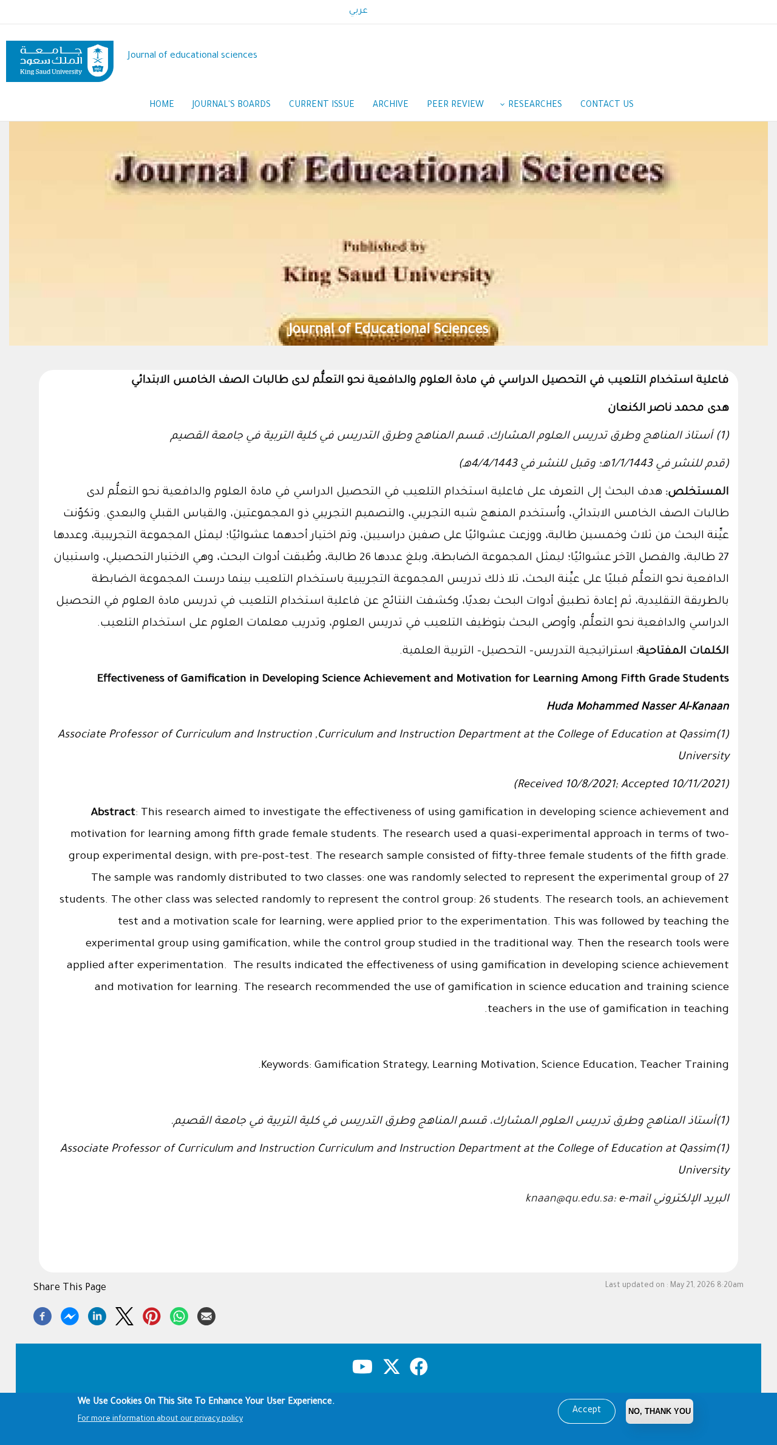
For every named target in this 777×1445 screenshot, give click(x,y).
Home (161, 106)
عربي (358, 11)
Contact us (607, 106)
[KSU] (60, 57)
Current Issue (322, 106)
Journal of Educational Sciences (389, 330)
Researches (535, 106)
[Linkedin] (97, 1314)
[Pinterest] (152, 1314)
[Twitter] (124, 1314)
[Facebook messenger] (70, 1314)
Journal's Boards (231, 106)
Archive (391, 106)
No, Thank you (659, 1411)
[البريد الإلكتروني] (206, 1314)
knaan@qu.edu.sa (569, 1200)
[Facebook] (42, 1314)
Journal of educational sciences (192, 56)
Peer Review (455, 106)
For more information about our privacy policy (160, 1419)
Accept (586, 1411)
